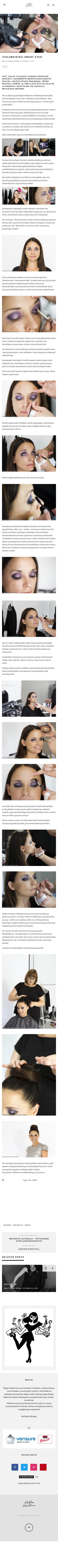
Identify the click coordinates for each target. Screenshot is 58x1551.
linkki (4, 663)
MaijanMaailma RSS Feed (29, 1483)
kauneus (8, 1225)
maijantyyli (18, 1225)
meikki (28, 1225)
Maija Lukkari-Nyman (10, 61)
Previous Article (29, 1235)
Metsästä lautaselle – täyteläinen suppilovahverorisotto (29, 1240)
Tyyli (5, 66)
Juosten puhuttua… (29, 1249)
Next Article (29, 1246)
